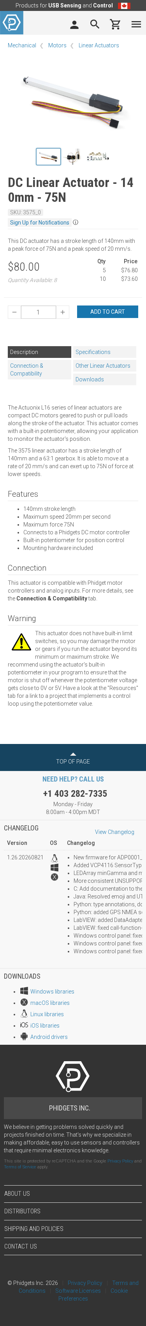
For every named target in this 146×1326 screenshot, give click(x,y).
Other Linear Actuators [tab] (103, 366)
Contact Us (20, 1246)
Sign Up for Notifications (39, 222)
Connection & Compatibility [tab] (26, 370)
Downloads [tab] (90, 379)
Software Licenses (78, 1291)
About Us (17, 1193)
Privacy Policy (120, 1161)
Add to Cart (107, 312)
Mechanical (22, 45)
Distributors (22, 1211)
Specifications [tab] (93, 352)
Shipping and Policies (33, 1229)
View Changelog (114, 832)
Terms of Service (20, 1167)
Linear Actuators (99, 45)
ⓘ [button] (75, 222)
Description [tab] (24, 352)
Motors (57, 45)
